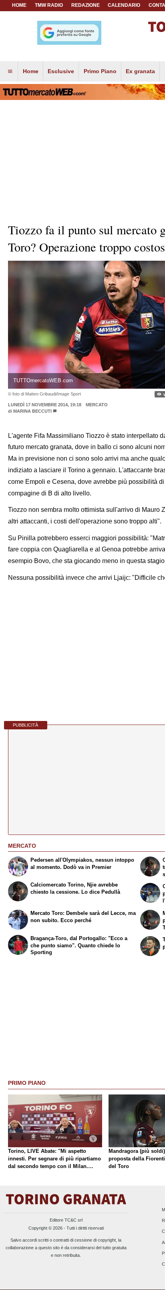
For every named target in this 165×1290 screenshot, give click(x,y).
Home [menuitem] (30, 71)
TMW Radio (49, 5)
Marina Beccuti (32, 411)
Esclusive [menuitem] (61, 71)
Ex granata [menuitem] (140, 71)
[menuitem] (10, 72)
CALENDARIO (124, 5)
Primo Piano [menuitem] (100, 71)
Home (19, 5)
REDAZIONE (85, 5)
